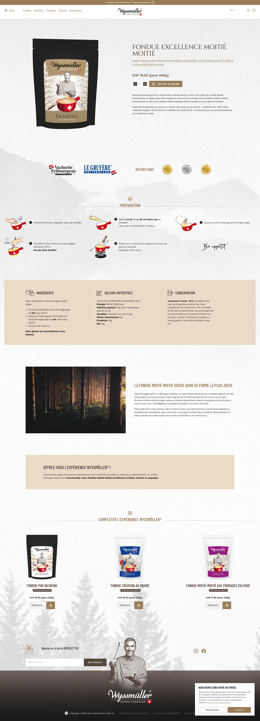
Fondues (27, 10)
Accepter (239, 710)
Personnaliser (212, 710)
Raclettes (38, 10)
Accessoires (76, 10)
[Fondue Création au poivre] (130, 555)
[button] (9, 10)
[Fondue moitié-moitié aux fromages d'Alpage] (218, 555)
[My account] (248, 10)
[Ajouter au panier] (50, 605)
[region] (225, 699)
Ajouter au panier (169, 83)
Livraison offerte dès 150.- (128, 2)
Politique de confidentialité (218, 703)
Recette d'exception (42, 590)
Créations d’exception (131, 590)
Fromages (51, 10)
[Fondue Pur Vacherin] (42, 555)
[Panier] (254, 10)
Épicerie (63, 10)
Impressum (190, 713)
